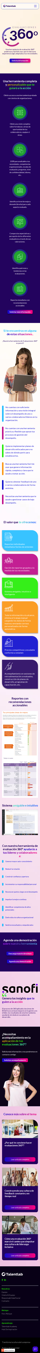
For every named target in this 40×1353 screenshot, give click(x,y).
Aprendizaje (7, 1323)
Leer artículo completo (20, 1159)
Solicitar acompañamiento (15, 1060)
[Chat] (35, 1349)
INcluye (5, 1310)
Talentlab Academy (9, 1326)
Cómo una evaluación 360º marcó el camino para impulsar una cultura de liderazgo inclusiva (20, 1242)
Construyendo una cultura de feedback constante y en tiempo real (19, 1193)
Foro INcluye (7, 1314)
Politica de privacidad (10, 1348)
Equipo (4, 1292)
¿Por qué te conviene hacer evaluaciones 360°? (18, 1144)
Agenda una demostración (20, 961)
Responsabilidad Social (11, 1298)
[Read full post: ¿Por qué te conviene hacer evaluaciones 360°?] (20, 1137)
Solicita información (20, 60)
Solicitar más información (20, 312)
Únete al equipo (8, 1295)
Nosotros (6, 1289)
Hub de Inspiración (9, 1329)
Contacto (5, 1301)
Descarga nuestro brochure (20, 953)
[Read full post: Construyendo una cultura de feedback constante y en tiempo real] (20, 1185)
